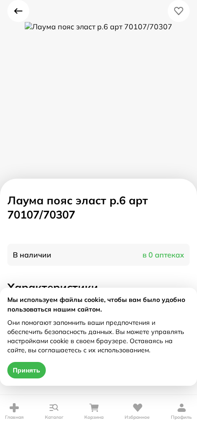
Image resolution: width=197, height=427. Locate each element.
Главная (14, 417)
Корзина (94, 417)
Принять (26, 370)
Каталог (54, 417)
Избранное (137, 417)
